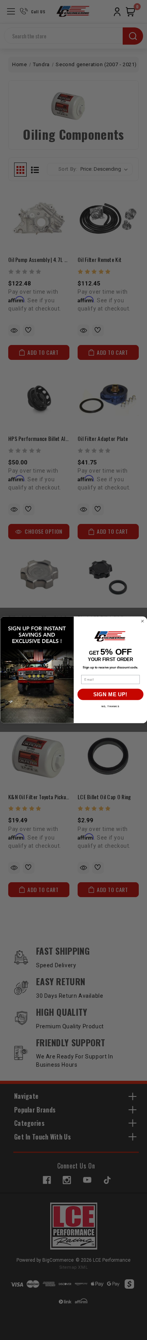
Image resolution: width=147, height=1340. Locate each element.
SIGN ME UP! (110, 694)
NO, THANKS (110, 707)
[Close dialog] (142, 621)
